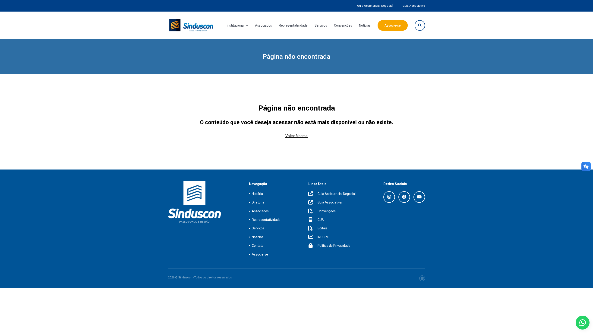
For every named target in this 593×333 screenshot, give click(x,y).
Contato (258, 245)
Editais (322, 228)
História (257, 194)
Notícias (365, 25)
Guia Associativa (414, 5)
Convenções (343, 25)
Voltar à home (296, 136)
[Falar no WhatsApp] (583, 323)
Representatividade (293, 25)
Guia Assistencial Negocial (375, 5)
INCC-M (323, 237)
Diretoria (258, 202)
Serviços (321, 25)
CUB (321, 220)
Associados (263, 25)
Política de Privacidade (334, 245)
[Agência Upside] (422, 278)
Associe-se (393, 25)
